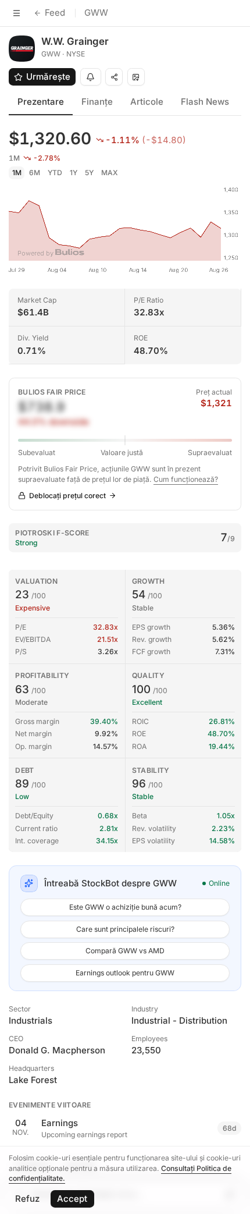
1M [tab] (17, 172)
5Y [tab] (89, 172)
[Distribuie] (114, 77)
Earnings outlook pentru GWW (125, 972)
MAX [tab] (109, 172)
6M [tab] (34, 172)
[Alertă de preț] (90, 77)
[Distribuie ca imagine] (136, 77)
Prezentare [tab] (40, 101)
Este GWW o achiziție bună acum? (125, 907)
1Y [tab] (73, 172)
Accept (72, 1198)
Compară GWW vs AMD (125, 950)
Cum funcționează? (185, 479)
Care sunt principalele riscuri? (125, 929)
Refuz (27, 1198)
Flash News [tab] (205, 101)
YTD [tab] (55, 172)
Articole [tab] (146, 101)
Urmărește (48, 76)
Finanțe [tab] (97, 101)
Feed (55, 12)
